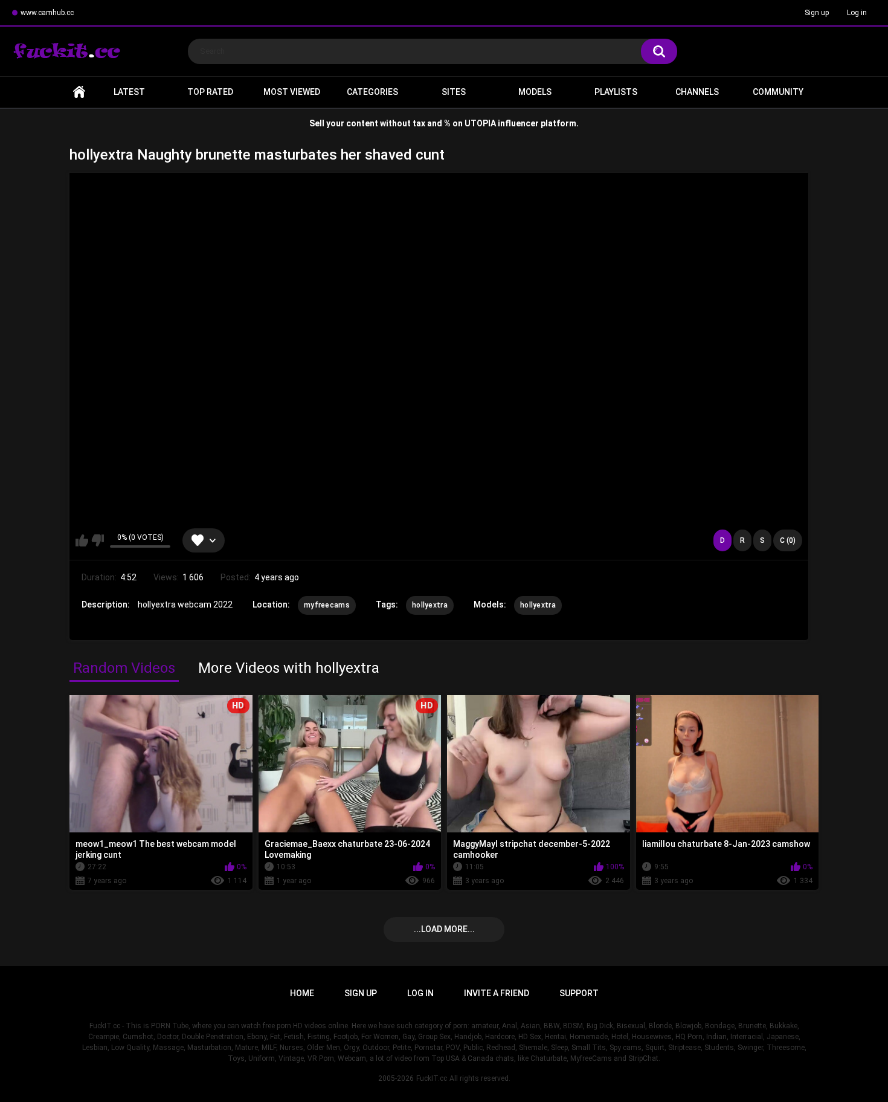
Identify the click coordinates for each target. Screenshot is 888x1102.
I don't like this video (97, 540)
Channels (697, 92)
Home (79, 92)
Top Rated (210, 92)
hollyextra (430, 605)
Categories (372, 92)
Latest (129, 92)
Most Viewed (291, 92)
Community (778, 92)
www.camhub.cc (47, 12)
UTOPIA (480, 123)
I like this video (82, 540)
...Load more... (444, 929)
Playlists (615, 92)
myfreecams (327, 605)
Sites (454, 92)
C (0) (788, 540)
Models (535, 92)
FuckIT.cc (431, 1078)
